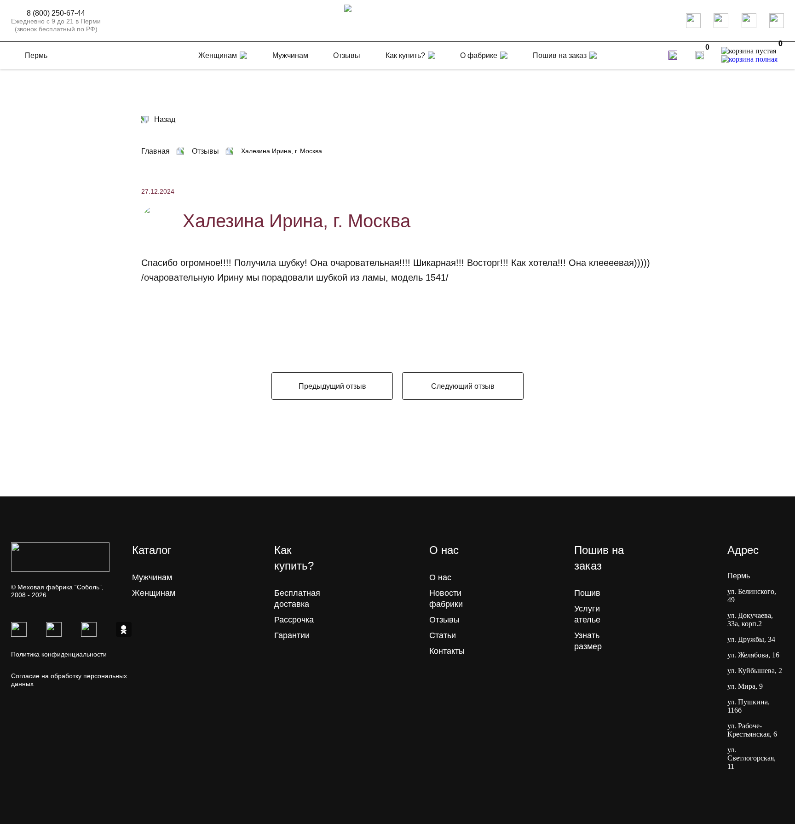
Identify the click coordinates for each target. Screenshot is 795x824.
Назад (164, 119)
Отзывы (444, 619)
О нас (440, 577)
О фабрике (478, 55)
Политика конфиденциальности (59, 654)
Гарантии (292, 635)
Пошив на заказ (560, 55)
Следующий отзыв (463, 386)
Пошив (587, 593)
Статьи (442, 635)
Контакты (447, 651)
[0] (699, 55)
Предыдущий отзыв (332, 386)
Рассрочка (294, 619)
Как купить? (405, 55)
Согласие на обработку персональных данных (69, 679)
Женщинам (153, 593)
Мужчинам (152, 577)
